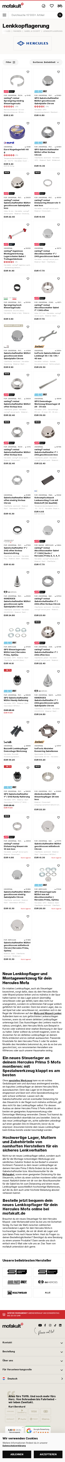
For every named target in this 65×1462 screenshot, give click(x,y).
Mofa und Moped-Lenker (48, 1013)
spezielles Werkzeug (20, 1080)
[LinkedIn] (60, 1325)
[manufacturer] (17, 1272)
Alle (48, 1292)
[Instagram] (50, 1325)
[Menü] (23, 1428)
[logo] (13, 5)
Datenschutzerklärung (14, 1446)
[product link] (17, 247)
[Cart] (60, 6)
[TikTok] (55, 1325)
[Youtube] (40, 1325)
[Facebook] (45, 1325)
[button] (32, 1342)
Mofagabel (8, 1174)
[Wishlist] (52, 6)
